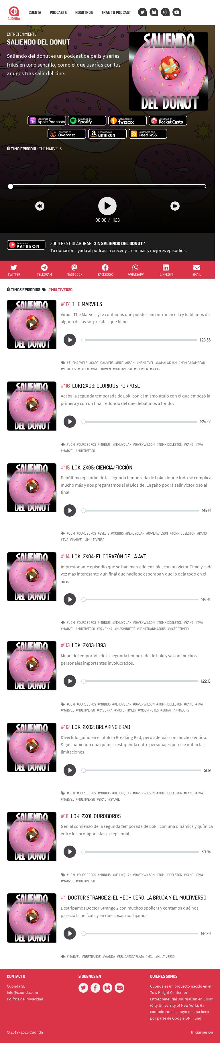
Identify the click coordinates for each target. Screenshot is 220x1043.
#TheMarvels (77, 363)
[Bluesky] (154, 12)
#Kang (189, 444)
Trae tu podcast (116, 12)
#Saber (83, 369)
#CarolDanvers (101, 363)
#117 (65, 303)
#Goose (155, 369)
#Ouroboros (86, 444)
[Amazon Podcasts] (107, 134)
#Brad (102, 799)
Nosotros (84, 12)
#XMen (106, 369)
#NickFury (68, 369)
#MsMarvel (145, 363)
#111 (64, 816)
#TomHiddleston (169, 444)
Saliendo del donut (38, 41)
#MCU (150, 956)
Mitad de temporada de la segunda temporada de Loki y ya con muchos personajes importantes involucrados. (129, 659)
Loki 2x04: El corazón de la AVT (109, 556)
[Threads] (165, 12)
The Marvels (34, 148)
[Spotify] (87, 121)
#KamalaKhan (166, 363)
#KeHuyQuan (121, 444)
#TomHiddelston (182, 533)
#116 (65, 385)
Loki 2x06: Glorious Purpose (106, 385)
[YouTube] (176, 12)
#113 (65, 645)
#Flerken (141, 369)
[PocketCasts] (168, 121)
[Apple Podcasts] (47, 121)
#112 (65, 726)
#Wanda (108, 956)
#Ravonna (105, 629)
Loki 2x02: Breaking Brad (101, 726)
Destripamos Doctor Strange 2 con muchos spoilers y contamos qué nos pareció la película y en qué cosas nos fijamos (130, 911)
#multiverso (60, 289)
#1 (63, 897)
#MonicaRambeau (191, 363)
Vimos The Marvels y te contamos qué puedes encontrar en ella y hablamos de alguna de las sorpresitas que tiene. (135, 318)
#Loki (71, 444)
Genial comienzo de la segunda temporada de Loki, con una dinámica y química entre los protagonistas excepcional (137, 829)
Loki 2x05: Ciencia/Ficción (102, 467)
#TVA (199, 444)
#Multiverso (122, 369)
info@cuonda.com (22, 992)
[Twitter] (142, 12)
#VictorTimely (178, 629)
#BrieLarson (125, 363)
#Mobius (104, 444)
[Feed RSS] (148, 134)
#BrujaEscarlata (130, 956)
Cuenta (35, 12)
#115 (65, 467)
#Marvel (67, 451)
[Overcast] (67, 134)
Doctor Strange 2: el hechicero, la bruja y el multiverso (137, 897)
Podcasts (58, 12)
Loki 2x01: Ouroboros (96, 816)
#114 (65, 556)
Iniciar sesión (202, 1032)
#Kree (95, 369)
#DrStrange (91, 956)
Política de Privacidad (25, 999)
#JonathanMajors (151, 629)
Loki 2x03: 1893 (89, 645)
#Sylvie (103, 533)
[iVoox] (127, 121)
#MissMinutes (124, 629)
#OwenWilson (144, 444)
